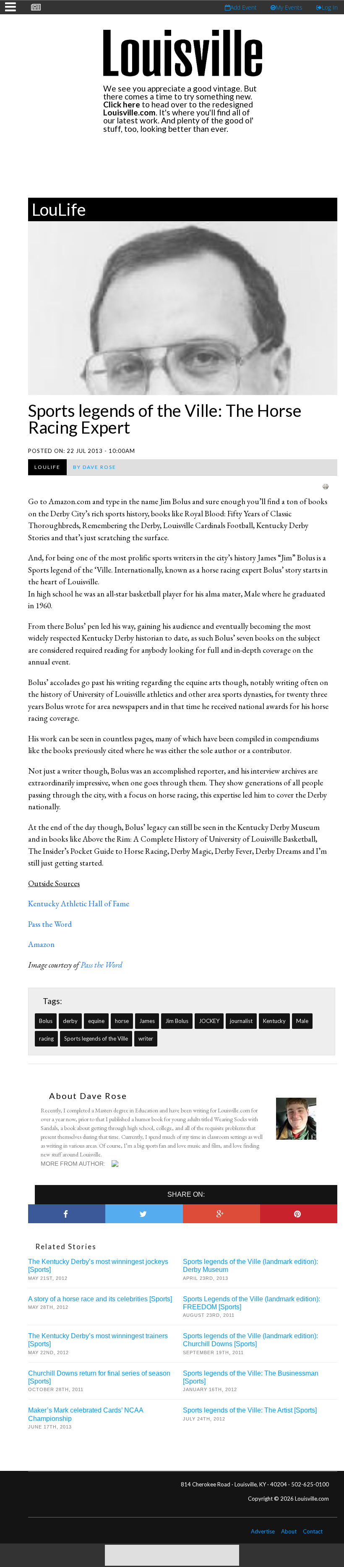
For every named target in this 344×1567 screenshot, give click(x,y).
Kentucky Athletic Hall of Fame (78, 903)
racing (46, 1038)
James (147, 1021)
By (94, 467)
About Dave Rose (88, 1096)
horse (122, 1021)
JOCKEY (209, 1021)
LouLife (59, 209)
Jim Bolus (176, 1021)
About (289, 1531)
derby (70, 1021)
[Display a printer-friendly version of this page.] (325, 485)
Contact (313, 1531)
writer (145, 1038)
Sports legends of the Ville (96, 1038)
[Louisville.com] (116, 1163)
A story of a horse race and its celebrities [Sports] (100, 1299)
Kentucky (274, 1021)
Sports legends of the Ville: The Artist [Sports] (250, 1410)
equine (96, 1021)
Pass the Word (50, 924)
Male (302, 1021)
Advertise (263, 1531)
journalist (241, 1021)
